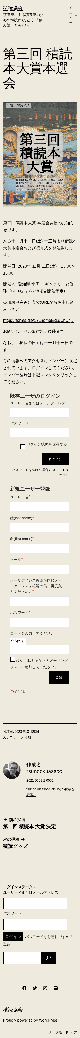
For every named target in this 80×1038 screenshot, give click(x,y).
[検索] (48, 958)
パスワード (19, 423)
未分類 (26, 737)
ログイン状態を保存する (46, 444)
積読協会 (13, 8)
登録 (6, 944)
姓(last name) (22, 517)
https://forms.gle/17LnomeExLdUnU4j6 (38, 320)
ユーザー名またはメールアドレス (37, 403)
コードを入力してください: (32, 633)
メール (16, 559)
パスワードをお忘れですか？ (49, 937)
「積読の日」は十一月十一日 (42, 342)
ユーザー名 (20, 496)
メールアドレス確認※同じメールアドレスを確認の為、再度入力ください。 (36, 586)
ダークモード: (59, 1032)
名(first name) (22, 538)
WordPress (48, 1020)
